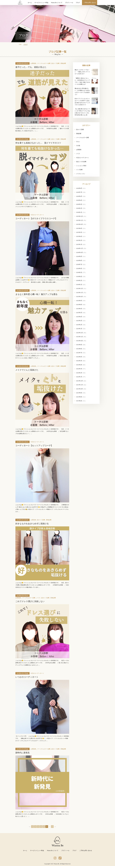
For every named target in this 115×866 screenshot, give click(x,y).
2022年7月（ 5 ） (81, 352)
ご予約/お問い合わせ (89, 2)
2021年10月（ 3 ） (81, 389)
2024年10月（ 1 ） (81, 252)
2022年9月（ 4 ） (81, 344)
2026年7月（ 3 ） (81, 192)
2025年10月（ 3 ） (81, 224)
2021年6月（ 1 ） (81, 401)
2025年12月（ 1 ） (81, 216)
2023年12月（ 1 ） (81, 288)
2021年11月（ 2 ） (81, 384)
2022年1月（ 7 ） (81, 376)
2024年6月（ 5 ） (81, 268)
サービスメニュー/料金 (41, 2)
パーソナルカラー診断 (43, 63)
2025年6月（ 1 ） (81, 228)
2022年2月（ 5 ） (81, 372)
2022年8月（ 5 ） (81, 348)
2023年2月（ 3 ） (81, 324)
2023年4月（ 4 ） (81, 316)
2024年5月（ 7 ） (81, 272)
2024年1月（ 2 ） (81, 284)
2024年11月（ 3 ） (81, 248)
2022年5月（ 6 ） (81, 360)
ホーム (30, 2)
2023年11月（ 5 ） (81, 292)
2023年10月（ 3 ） (81, 296)
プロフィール (69, 2)
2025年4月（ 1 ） (81, 236)
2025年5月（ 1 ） (81, 232)
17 (52, 826)
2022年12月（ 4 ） (81, 332)
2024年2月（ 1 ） (81, 280)
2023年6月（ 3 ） (81, 308)
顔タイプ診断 (55, 63)
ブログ (78, 2)
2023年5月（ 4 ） (81, 312)
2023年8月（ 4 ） (81, 304)
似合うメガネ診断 (81, 161)
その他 (78, 145)
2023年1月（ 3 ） (81, 328)
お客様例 (33, 63)
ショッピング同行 (81, 165)
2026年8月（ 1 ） (81, 188)
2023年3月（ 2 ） (81, 320)
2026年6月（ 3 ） (81, 196)
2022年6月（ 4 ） (81, 356)
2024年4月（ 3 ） (81, 276)
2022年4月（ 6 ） (81, 364)
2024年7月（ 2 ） (81, 264)
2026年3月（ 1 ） (81, 204)
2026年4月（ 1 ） (81, 200)
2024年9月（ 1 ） (81, 256)
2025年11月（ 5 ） (81, 220)
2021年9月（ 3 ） (81, 392)
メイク (38, 597)
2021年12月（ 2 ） (81, 380)
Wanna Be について (56, 2)
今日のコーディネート (37, 214)
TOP (20, 44)
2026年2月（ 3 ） (81, 208)
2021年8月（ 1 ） (81, 397)
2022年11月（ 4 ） (81, 336)
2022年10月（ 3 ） (81, 340)
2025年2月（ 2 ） (81, 240)
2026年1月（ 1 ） (81, 212)
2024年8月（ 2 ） (81, 260)
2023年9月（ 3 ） (81, 300)
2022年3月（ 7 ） (81, 368)
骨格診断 (63, 63)
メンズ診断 (79, 169)
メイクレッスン (80, 173)
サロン (78, 141)
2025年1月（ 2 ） (81, 244)
